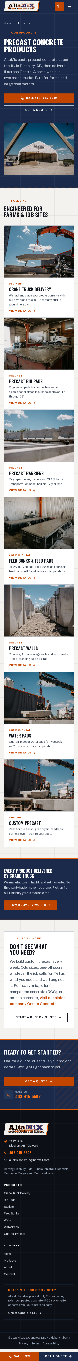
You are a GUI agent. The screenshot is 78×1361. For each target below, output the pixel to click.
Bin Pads (9, 1199)
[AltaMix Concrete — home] (21, 6)
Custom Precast (14, 1233)
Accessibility (51, 1343)
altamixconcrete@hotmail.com (29, 1160)
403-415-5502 (20, 1152)
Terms (35, 1343)
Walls (7, 1220)
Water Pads (11, 1227)
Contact (9, 1274)
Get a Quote (56, 1356)
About (8, 1267)
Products (10, 1260)
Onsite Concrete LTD (22, 1312)
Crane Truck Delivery (17, 1193)
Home (8, 23)
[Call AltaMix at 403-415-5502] (59, 6)
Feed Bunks (11, 1213)
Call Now (22, 1356)
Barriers (9, 1206)
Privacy (23, 1343)
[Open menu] (69, 6)
